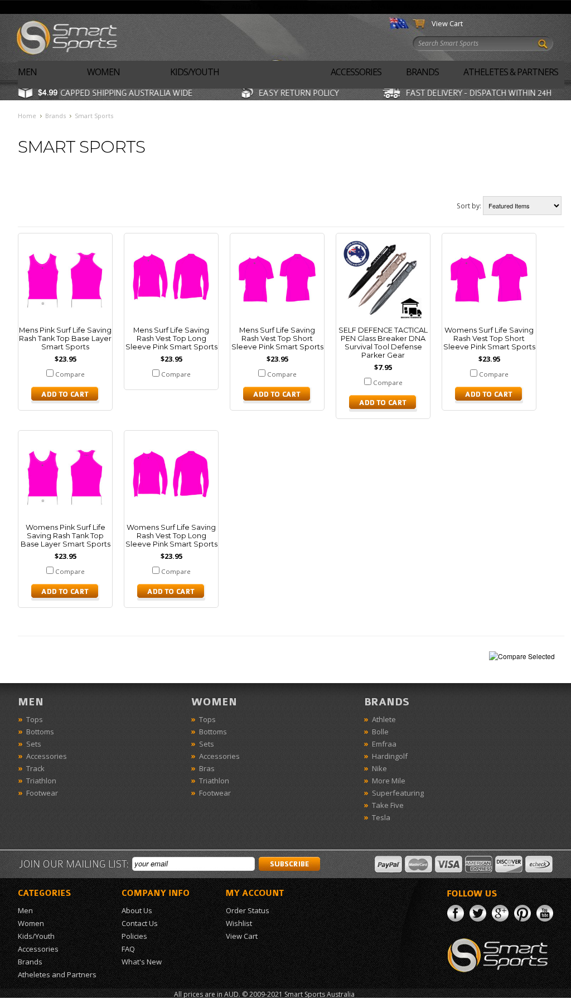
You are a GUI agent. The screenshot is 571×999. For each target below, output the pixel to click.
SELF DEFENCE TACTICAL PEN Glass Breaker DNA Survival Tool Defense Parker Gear (383, 342)
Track (35, 768)
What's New (340, 7)
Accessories (356, 72)
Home (210, 7)
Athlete (384, 719)
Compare (70, 374)
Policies (134, 936)
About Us (246, 7)
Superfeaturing (398, 793)
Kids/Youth (194, 72)
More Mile (388, 781)
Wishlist (520, 7)
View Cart (447, 23)
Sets (33, 744)
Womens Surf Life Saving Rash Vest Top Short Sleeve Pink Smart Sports (489, 338)
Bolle (380, 732)
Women (103, 72)
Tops (34, 719)
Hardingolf (390, 756)
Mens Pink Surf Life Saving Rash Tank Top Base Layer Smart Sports (65, 338)
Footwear (42, 793)
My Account (423, 7)
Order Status (474, 7)
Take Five (388, 805)
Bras (207, 768)
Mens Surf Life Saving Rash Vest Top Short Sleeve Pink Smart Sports (277, 338)
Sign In (382, 7)
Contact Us (291, 7)
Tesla (381, 817)
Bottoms (40, 732)
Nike (379, 768)
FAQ (128, 949)
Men (27, 72)
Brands (422, 72)
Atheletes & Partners (510, 72)
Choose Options (65, 395)
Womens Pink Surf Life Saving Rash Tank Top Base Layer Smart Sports (65, 535)
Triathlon (41, 781)
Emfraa (384, 744)
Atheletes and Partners (57, 974)
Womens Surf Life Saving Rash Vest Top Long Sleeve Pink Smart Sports (171, 535)
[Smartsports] (73, 36)
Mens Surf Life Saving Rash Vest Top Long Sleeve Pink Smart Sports (171, 338)
